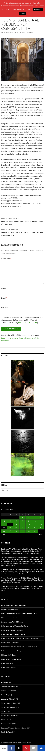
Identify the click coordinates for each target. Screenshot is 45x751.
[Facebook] (11, 748)
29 (22, 531)
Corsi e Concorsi (7, 691)
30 (29, 531)
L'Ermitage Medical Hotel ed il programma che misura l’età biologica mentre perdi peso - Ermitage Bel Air (21, 571)
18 (41, 524)
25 (41, 528)
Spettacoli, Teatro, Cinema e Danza (13, 728)
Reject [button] (23, 13)
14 (16, 524)
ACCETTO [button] (37, 9)
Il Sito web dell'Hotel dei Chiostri (13, 634)
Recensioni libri (6, 724)
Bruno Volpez (6, 586)
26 (4, 531)
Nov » (41, 534)
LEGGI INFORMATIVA (27, 323)
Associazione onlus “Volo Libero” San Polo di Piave (19, 647)
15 (22, 524)
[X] (18, 748)
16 (29, 524)
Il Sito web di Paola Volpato (11, 659)
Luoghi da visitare (7, 699)
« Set (3, 534)
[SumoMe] (41, 748)
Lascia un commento (26, 32)
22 (22, 528)
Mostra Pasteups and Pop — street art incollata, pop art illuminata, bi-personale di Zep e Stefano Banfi (22, 588)
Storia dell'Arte (6, 732)
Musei (3, 711)
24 (35, 528)
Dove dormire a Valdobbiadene (12, 622)
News (3, 720)
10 (35, 521)
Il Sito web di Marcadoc (9, 667)
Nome (4, 288)
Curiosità (4, 695)
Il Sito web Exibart (7, 663)
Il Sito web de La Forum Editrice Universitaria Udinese (20, 638)
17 (35, 524)
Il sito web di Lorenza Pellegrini (12, 651)
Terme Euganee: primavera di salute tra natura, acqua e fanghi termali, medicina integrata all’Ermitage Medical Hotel (22, 563)
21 (16, 528)
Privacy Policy (5, 742)
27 (10, 531)
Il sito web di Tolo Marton (10, 643)
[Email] (34, 748)
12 (4, 524)
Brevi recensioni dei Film (9, 686)
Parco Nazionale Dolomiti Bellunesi (13, 605)
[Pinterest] (26, 748)
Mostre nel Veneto (8, 707)
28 (16, 531)
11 (41, 521)
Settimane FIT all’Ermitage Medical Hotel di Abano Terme (21, 552)
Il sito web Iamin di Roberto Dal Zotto (14, 626)
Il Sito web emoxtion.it (9, 618)
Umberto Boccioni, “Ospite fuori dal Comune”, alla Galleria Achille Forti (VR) (22, 232)
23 (29, 528)
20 (10, 528)
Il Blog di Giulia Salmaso (9, 609)
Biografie (4, 682)
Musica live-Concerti (8, 715)
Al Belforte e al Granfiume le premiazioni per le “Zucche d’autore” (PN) (22, 221)
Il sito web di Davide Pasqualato (12, 630)
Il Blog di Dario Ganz (8, 655)
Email (4, 298)
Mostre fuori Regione (8, 703)
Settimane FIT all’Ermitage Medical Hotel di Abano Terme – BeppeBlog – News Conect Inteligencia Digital (22, 550)
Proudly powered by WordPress (21, 742)
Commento (6, 259)
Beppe (16, 32)
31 (35, 531)
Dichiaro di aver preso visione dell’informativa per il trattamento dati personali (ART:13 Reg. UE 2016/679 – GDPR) (23, 320)
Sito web (4, 307)
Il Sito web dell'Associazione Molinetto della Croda (19, 614)
